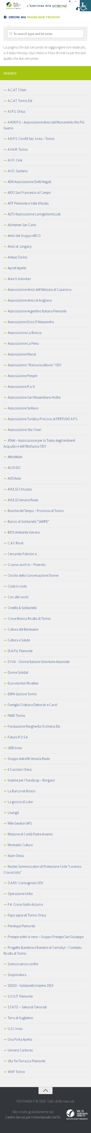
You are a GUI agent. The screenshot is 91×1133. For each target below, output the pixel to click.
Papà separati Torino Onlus (27, 915)
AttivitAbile (15, 457)
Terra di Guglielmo (20, 1018)
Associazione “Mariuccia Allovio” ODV (34, 365)
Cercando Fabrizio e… (24, 554)
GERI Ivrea (15, 748)
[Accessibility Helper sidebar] (85, 5)
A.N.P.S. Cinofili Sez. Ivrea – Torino (31, 138)
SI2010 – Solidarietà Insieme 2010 (30, 985)
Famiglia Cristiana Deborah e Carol (32, 705)
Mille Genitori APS (20, 823)
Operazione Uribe (20, 893)
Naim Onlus (16, 855)
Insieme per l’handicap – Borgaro (31, 780)
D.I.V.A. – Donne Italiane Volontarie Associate (39, 661)
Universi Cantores (20, 1050)
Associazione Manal (22, 354)
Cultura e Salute (19, 640)
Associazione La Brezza (25, 332)
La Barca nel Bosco (21, 791)
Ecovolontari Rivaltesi (23, 683)
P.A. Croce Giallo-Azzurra (25, 904)
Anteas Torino (17, 257)
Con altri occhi (18, 597)
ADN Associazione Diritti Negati (29, 181)
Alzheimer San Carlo (22, 225)
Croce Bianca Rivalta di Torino (29, 618)
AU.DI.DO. (14, 467)
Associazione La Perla (23, 343)
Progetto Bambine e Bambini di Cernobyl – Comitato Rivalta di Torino (43, 950)
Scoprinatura (17, 974)
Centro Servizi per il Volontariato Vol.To (32, 1117)
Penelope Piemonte (21, 926)
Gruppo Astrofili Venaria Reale (29, 758)
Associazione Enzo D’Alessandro (31, 322)
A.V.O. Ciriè (15, 160)
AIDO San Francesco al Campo (29, 192)
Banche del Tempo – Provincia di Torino (36, 511)
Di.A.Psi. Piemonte (20, 651)
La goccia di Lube (20, 802)
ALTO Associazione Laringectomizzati (34, 214)
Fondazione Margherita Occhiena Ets (34, 726)
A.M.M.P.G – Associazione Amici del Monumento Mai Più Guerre (44, 125)
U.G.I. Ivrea (15, 1028)
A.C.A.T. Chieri (17, 90)
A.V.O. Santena (18, 171)
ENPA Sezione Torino (22, 694)
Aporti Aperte (17, 268)
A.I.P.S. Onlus (16, 111)
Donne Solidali (18, 672)
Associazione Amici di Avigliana (30, 300)
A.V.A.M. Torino (18, 149)
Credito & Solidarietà (22, 608)
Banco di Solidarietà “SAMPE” (28, 521)
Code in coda (17, 586)
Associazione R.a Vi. (21, 386)
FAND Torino (16, 715)
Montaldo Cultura (20, 845)
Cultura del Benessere (23, 629)
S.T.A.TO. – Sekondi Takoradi (27, 1007)
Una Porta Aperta (20, 1039)
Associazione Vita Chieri (24, 429)
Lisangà (13, 812)
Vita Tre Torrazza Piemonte (26, 1061)
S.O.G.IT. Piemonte (20, 996)
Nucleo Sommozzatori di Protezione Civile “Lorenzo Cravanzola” (42, 869)
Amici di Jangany (20, 246)
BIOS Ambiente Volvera (24, 532)
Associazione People (22, 376)
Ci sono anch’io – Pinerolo (27, 564)
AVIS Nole (14, 478)
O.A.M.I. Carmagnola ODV (25, 883)
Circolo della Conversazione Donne (33, 575)
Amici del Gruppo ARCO (24, 235)
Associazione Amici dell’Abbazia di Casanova (39, 289)
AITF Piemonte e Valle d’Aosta (28, 203)
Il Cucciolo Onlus (20, 769)
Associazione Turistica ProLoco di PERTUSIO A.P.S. (43, 419)
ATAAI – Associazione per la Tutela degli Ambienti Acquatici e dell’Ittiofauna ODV (39, 443)
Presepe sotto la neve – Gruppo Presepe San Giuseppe (46, 937)
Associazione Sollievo (23, 408)
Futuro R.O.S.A (18, 737)
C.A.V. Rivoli (15, 543)
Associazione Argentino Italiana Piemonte (37, 311)
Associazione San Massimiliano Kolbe (34, 397)
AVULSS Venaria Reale (23, 500)
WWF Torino (16, 1071)
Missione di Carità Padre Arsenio (30, 834)
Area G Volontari (19, 279)
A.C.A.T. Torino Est (20, 100)
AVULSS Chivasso (20, 489)
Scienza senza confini (23, 964)
